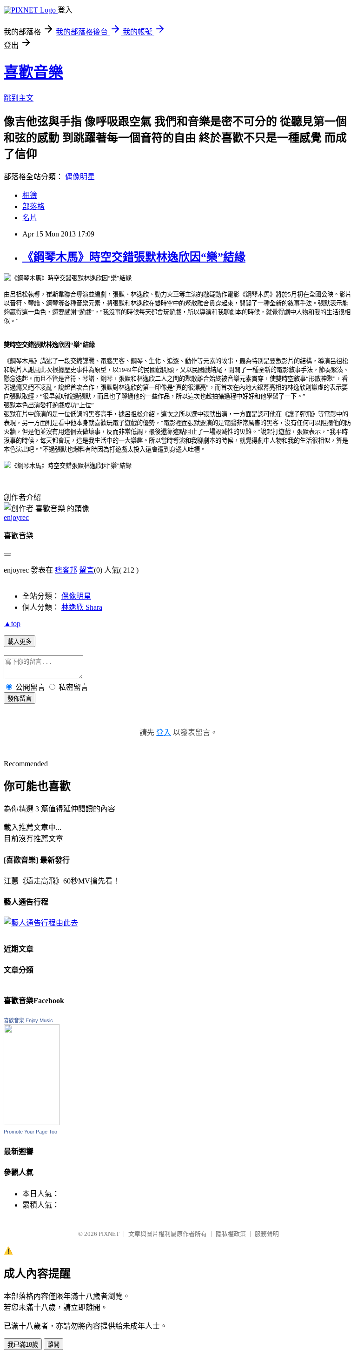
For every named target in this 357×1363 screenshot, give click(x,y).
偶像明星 (80, 177)
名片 (29, 218)
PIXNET (109, 1233)
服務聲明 (267, 1233)
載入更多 (19, 641)
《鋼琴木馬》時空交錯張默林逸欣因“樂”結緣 (133, 257)
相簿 (29, 195)
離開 (53, 1344)
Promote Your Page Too (30, 1131)
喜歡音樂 (33, 72)
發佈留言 (19, 698)
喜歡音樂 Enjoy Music (28, 1020)
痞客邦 (66, 570)
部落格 (33, 206)
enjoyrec (16, 517)
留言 (86, 570)
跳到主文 (18, 98)
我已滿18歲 (22, 1344)
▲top (12, 624)
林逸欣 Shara (81, 607)
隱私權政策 (231, 1233)
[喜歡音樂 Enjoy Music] (32, 1123)
